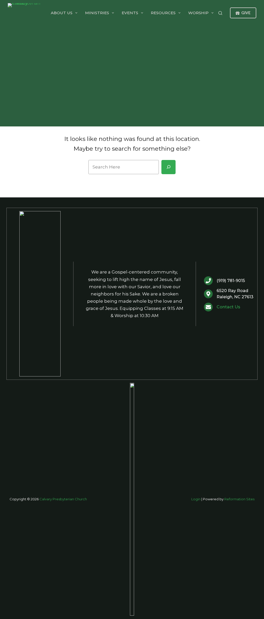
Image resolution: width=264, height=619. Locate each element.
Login (196, 499)
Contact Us (228, 306)
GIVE (246, 12)
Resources (163, 12)
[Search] (220, 13)
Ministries (97, 12)
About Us (61, 12)
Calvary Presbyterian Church (63, 499)
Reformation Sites (239, 499)
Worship (198, 12)
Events (130, 12)
